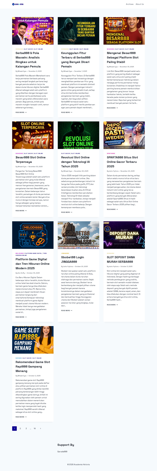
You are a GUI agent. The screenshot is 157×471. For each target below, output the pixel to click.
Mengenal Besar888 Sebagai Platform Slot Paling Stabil (123, 57)
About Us (140, 4)
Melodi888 (19, 253)
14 (35, 428)
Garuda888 (62, 451)
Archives (130, 4)
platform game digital (33, 253)
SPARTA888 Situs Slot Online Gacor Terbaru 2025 (122, 161)
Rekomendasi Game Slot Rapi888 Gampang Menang (33, 366)
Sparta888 (111, 153)
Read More (21, 112)
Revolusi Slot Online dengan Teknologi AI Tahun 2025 (75, 161)
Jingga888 (65, 253)
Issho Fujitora (113, 171)
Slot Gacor (28, 49)
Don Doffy (21, 273)
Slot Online (38, 49)
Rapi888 (18, 358)
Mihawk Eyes (22, 71)
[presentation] (33, 31)
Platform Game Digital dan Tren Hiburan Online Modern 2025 (33, 263)
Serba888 (19, 49)
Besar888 (110, 49)
